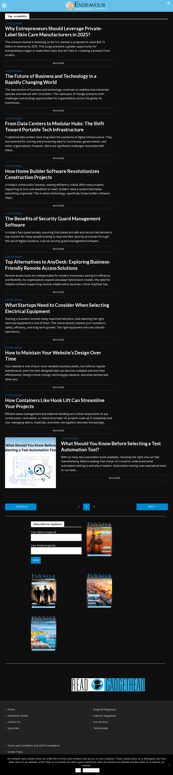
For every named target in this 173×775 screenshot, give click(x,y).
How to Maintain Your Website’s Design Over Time (53, 355)
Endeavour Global (18, 715)
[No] (168, 764)
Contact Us (14, 722)
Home (11, 709)
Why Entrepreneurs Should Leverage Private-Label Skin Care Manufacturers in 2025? (53, 31)
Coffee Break (13, 23)
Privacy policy (91, 770)
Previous (22, 506)
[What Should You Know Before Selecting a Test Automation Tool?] (30, 462)
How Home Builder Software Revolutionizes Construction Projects (52, 174)
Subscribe (13, 728)
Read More (58, 63)
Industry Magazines (104, 715)
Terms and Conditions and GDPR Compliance (34, 745)
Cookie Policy (15, 751)
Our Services (100, 722)
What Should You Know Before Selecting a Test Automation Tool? (111, 446)
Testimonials (100, 728)
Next (151, 506)
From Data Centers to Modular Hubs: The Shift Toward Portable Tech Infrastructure (54, 126)
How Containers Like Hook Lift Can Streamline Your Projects (55, 403)
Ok (78, 770)
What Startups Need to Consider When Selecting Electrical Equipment (57, 308)
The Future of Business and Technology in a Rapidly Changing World (50, 79)
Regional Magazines (104, 709)
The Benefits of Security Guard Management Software (53, 221)
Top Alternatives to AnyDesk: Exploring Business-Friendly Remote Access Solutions (57, 265)
